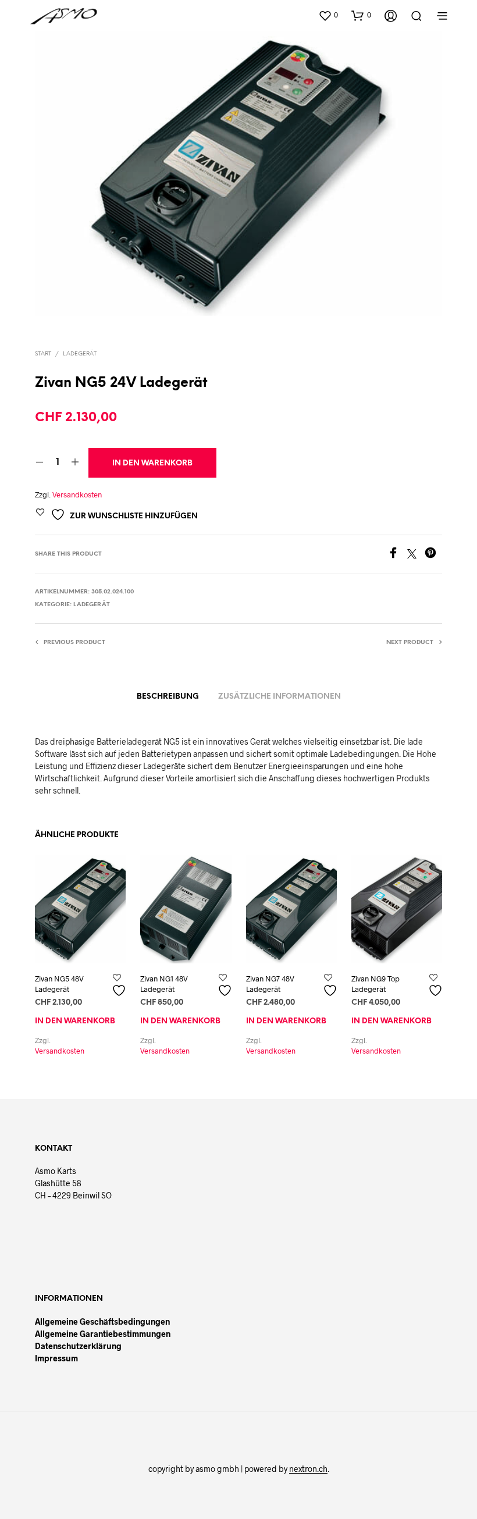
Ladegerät (80, 354)
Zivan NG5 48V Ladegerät (59, 984)
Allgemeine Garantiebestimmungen (102, 1334)
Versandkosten (77, 494)
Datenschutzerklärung (78, 1346)
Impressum (56, 1358)
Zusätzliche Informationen (279, 696)
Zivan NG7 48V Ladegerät (270, 984)
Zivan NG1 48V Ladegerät (164, 984)
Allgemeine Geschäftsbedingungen (102, 1321)
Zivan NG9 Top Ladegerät (375, 984)
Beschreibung (168, 696)
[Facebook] (397, 554)
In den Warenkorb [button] (75, 1021)
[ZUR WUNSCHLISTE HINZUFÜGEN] (120, 986)
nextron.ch (308, 1469)
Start (43, 354)
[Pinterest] (433, 554)
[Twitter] (416, 554)
